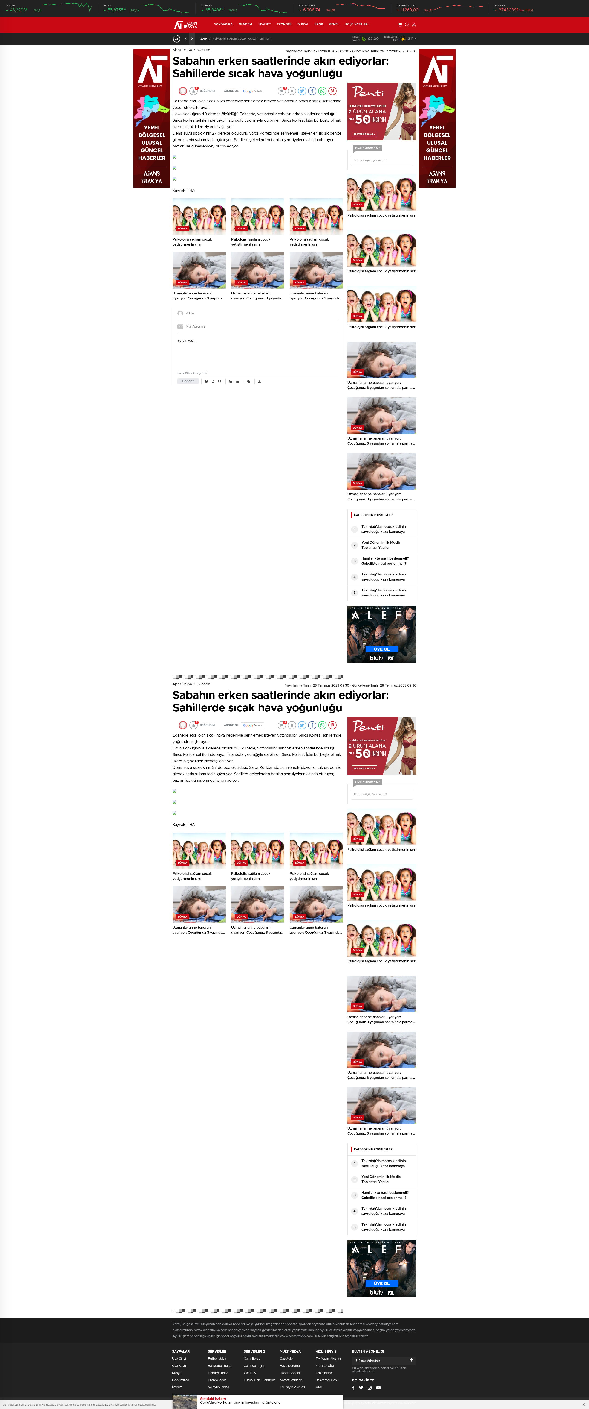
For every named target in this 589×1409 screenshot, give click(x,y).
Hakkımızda (180, 1380)
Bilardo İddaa (217, 1380)
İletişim (177, 1387)
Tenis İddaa (324, 1373)
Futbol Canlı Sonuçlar (259, 1380)
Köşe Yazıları (356, 24)
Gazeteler (287, 1358)
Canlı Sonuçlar (254, 1366)
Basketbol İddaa (219, 1366)
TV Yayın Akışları (292, 1387)
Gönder (188, 381)
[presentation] (186, 39)
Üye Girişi (179, 1358)
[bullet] (237, 381)
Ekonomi (284, 24)
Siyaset (264, 24)
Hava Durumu (290, 1366)
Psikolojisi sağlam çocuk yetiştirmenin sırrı (242, 38)
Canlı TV (250, 1373)
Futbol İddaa (217, 1358)
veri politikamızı (128, 1404)
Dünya (303, 24)
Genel (334, 24)
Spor (319, 24)
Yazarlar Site (325, 1366)
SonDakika (223, 24)
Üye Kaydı (179, 1366)
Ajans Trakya (182, 50)
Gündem (245, 24)
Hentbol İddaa (218, 1373)
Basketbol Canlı (327, 1380)
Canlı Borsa (252, 1358)
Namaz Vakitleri (291, 1380)
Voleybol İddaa (218, 1387)
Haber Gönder (290, 1373)
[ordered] (231, 381)
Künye (176, 1373)
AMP (319, 1387)
